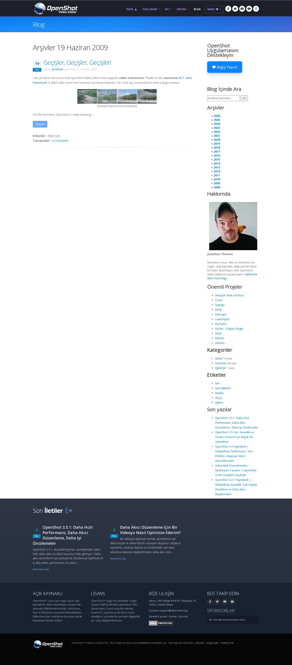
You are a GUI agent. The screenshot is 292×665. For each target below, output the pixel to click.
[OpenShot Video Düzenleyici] (48, 644)
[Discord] (242, 9)
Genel (218, 358)
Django (220, 305)
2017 (217, 151)
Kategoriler (219, 349)
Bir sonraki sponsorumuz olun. (227, 619)
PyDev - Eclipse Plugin (229, 329)
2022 (217, 132)
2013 (217, 167)
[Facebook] (228, 9)
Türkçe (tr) (226, 642)
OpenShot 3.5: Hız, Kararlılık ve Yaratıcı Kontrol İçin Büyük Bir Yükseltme (234, 437)
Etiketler (216, 374)
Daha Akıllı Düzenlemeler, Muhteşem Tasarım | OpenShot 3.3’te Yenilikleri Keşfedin (235, 470)
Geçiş (218, 398)
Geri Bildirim (223, 388)
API (167, 9)
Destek (181, 9)
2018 (217, 147)
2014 (217, 163)
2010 (217, 179)
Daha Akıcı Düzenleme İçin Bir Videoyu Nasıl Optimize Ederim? (150, 530)
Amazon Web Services (229, 295)
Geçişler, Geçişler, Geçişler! (77, 62)
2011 (217, 175)
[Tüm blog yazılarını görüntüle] (69, 510)
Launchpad (222, 319)
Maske (219, 393)
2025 (217, 120)
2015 (217, 159)
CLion (218, 300)
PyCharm (221, 324)
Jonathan (57, 69)
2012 (217, 171)
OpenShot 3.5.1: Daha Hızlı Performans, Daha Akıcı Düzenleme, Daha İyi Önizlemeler (236, 422)
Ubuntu (219, 343)
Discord (183, 616)
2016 (217, 155)
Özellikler (149, 9)
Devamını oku (41, 569)
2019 (217, 143)
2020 (217, 139)
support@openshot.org (173, 610)
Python (219, 338)
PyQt (218, 333)
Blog (197, 9)
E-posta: (162, 616)
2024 (217, 124)
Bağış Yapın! (226, 67)
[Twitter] (235, 9)
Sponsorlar (221, 610)
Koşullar (212, 642)
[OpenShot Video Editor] (55, 8)
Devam (40, 124)
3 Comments (60, 140)
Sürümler (221, 363)
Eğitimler (220, 368)
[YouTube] (249, 9)
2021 (217, 135)
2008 (217, 187)
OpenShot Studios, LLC (152, 642)
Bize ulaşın (161, 593)
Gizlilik (199, 642)
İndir (130, 9)
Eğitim (219, 402)
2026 (217, 116)
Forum (173, 616)
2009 (217, 183)
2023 (217, 128)
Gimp (218, 309)
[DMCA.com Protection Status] (161, 623)
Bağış (211, 9)
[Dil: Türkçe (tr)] (256, 9)
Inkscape (220, 314)
